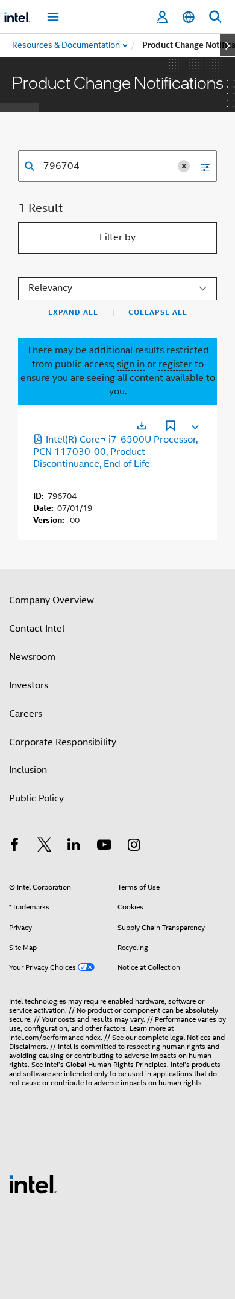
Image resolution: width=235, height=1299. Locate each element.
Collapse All (157, 312)
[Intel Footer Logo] (33, 1184)
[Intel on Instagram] (134, 847)
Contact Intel (36, 629)
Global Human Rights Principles (116, 1064)
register (175, 364)
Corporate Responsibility (62, 742)
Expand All (73, 312)
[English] (189, 17)
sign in (131, 364)
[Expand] (194, 424)
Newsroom (32, 657)
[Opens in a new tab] (141, 425)
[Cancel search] (184, 166)
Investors (28, 685)
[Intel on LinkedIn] (74, 847)
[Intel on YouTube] (104, 847)
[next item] (227, 45)
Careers (25, 714)
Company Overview (51, 600)
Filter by (117, 237)
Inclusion (28, 770)
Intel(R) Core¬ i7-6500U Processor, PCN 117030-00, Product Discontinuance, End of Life (115, 452)
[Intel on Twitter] (44, 847)
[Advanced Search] (201, 166)
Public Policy (36, 798)
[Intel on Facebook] (14, 847)
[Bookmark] (170, 427)
